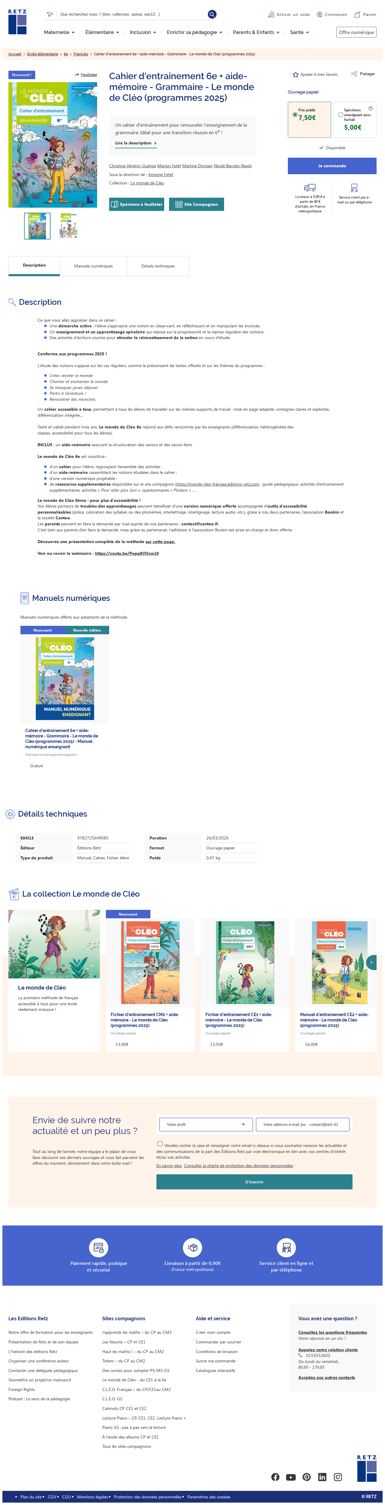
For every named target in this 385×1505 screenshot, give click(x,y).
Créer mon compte (213, 1332)
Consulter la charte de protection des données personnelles (238, 1165)
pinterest (306, 1477)
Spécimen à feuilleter (141, 204)
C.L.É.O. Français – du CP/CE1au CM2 (136, 1389)
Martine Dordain (197, 165)
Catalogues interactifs (215, 1370)
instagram (337, 1477)
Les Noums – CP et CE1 (124, 1342)
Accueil (14, 54)
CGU (66, 1497)
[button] (52, 145)
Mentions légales (92, 1497)
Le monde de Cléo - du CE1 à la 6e (134, 1380)
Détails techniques (158, 266)
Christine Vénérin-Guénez (132, 165)
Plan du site (31, 1497)
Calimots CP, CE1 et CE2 (124, 1408)
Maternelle (56, 32)
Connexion (336, 14)
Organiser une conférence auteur (38, 1361)
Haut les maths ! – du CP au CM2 (133, 1351)
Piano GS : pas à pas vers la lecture (134, 1427)
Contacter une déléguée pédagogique (43, 1370)
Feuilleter (89, 75)
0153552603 (318, 1355)
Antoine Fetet (160, 174)
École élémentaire (42, 54)
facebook (275, 1477)
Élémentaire (99, 32)
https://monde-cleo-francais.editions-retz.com (217, 484)
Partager (367, 74)
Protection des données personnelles (147, 1497)
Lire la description (133, 143)
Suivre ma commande (216, 1361)
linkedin (322, 1477)
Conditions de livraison (217, 1351)
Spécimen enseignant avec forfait (357, 114)
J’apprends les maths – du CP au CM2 (137, 1332)
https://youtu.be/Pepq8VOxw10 (127, 553)
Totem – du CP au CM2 (123, 1361)
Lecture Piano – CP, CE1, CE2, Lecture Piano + (144, 1418)
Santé (297, 32)
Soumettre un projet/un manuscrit (39, 1380)
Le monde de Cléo (147, 183)
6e (66, 54)
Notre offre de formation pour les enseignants (50, 1332)
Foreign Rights (21, 1389)
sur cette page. (160, 541)
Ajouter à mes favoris (319, 74)
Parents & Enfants (253, 32)
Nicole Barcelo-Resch (233, 165)
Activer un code (293, 14)
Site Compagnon (201, 204)
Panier (370, 14)
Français (81, 54)
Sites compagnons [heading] (123, 1318)
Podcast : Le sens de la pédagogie (39, 1398)
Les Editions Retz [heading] (28, 1318)
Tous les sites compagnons (126, 1446)
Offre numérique (356, 32)
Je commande (332, 165)
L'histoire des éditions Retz (32, 1351)
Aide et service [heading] (213, 1318)
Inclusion (140, 32)
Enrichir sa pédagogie (192, 32)
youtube (290, 1477)
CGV (52, 1497)
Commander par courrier (218, 1342)
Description (34, 265)
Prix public (307, 109)
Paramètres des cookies (208, 1497)
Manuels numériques (93, 266)
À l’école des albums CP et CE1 (130, 1437)
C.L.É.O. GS (112, 1398)
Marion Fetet (169, 165)
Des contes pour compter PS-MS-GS (135, 1370)
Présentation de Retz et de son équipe (43, 1342)
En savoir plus (169, 1165)
